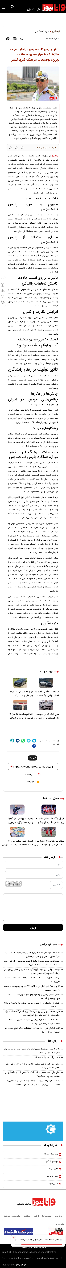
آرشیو (36, 1216)
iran (4, 1252)
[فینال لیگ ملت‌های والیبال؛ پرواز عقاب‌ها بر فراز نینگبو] (48, 810)
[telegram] (34, 741)
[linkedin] (18, 741)
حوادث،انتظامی (41, 31)
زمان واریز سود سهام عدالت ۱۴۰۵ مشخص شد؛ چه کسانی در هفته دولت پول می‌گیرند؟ (32, 1074)
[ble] (12, 741)
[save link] (15, 38)
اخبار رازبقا (53, 1168)
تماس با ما (46, 1216)
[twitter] (29, 741)
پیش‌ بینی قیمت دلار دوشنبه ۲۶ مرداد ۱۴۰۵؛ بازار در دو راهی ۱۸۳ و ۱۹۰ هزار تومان (32, 1066)
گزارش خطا (31, 781)
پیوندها (27, 1216)
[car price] (2, 297)
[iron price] (2, 303)
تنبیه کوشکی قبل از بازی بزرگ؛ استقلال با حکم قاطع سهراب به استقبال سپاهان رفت (32, 1030)
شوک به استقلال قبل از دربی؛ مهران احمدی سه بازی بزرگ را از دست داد (32, 1005)
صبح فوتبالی (52, 1176)
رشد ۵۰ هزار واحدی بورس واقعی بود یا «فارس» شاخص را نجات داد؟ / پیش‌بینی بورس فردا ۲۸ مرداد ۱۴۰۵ (33, 1083)
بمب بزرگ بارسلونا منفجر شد (47, 1057)
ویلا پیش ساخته (51, 1154)
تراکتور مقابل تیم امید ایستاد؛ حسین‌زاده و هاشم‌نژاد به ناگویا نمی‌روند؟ (32, 980)
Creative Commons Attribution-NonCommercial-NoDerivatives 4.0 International (32, 1258)
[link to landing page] (45, 7)
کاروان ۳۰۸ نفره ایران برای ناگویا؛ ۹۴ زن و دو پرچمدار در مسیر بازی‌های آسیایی (32, 988)
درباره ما (58, 1216)
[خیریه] (33, 1131)
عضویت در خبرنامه (12, 1216)
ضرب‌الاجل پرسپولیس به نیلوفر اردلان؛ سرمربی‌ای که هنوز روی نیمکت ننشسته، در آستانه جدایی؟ (32, 963)
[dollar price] (2, 286)
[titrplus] (56, 1232)
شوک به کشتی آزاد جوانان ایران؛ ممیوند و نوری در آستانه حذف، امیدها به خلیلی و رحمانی (34, 1022)
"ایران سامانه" (27, 1247)
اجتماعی (56, 31)
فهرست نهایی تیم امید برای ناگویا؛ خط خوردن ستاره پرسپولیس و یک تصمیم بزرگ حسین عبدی (32, 971)
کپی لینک (32, 757)
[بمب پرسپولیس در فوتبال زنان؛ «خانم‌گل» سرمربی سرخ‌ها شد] (17, 810)
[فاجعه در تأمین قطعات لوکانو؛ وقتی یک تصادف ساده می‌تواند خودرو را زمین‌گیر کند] (46, 683)
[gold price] (2, 292)
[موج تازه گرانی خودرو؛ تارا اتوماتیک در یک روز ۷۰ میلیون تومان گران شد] (46, 705)
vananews (23, 1252)
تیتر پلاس (53, 1183)
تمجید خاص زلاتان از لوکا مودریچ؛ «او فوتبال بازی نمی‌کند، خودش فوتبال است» (34, 996)
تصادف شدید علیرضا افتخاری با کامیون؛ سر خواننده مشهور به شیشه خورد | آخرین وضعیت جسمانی (32, 954)
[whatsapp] (23, 741)
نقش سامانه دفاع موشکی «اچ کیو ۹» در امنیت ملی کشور (37, 1239)
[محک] (33, 1111)
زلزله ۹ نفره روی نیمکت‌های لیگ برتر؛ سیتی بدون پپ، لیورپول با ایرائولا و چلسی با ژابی (32, 1051)
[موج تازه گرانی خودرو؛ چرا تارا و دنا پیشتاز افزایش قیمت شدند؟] (20, 683)
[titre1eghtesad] (18, 1231)
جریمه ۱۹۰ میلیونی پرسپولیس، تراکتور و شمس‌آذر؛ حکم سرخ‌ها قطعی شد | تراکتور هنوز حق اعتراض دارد (32, 1013)
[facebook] (34, 746)
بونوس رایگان (52, 1161)
